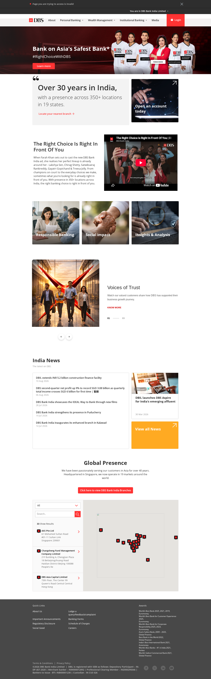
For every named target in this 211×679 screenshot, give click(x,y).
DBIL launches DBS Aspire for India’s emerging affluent (155, 399)
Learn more (44, 66)
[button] (182, 4)
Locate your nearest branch (55, 113)
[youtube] (171, 668)
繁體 (96, 391)
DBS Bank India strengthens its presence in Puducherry (68, 412)
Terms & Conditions (43, 663)
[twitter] (154, 668)
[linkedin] (163, 668)
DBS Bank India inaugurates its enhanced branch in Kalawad (71, 422)
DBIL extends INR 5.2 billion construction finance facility (69, 377)
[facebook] (146, 668)
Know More (114, 307)
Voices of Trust (123, 287)
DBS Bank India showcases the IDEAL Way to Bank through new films (76, 402)
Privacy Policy (63, 663)
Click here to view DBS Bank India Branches (105, 490)
